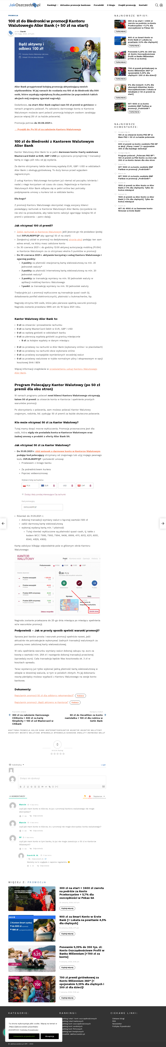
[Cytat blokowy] (42, 786)
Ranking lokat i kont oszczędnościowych (79, 1018)
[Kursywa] (24, 786)
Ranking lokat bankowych (72, 1021)
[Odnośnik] (49, 786)
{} (53, 787)
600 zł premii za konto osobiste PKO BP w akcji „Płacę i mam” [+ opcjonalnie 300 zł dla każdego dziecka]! (138, 146)
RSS (114, 1021)
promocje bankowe (65, 733)
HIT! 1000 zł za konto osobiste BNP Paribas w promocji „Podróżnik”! (139, 106)
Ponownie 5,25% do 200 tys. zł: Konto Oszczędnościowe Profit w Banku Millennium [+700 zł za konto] (81, 951)
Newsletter (117, 1024)
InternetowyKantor (58, 730)
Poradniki (99, 5)
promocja (47, 733)
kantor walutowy (92, 730)
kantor (75, 730)
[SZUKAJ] (156, 5)
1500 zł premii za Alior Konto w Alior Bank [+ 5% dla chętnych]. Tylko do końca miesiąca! (136, 187)
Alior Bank (39, 730)
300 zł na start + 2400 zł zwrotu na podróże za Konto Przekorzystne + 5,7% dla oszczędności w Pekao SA (81, 892)
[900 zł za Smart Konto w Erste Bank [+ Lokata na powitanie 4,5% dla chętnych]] (32, 928)
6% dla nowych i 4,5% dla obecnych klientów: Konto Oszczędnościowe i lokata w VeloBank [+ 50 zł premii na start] (142, 89)
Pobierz (80, 696)
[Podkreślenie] (28, 786)
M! (45, 859)
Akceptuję (49, 1036)
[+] (56, 787)
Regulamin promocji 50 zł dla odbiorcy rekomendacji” (44, 695)
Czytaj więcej (67, 908)
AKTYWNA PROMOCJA (20, 730)
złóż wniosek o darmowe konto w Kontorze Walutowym (67, 451)
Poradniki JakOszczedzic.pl (73, 1034)
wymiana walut (97, 733)
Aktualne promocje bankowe (75, 5)
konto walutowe (30, 733)
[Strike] (31, 786)
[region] (33, 1030)
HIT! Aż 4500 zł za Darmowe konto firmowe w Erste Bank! (135, 209)
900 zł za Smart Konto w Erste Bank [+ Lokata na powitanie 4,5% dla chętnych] (82, 920)
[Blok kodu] (46, 786)
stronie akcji (75, 239)
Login (103, 765)
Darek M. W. (33, 855)
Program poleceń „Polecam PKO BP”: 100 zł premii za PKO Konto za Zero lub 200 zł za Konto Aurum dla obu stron (137, 157)
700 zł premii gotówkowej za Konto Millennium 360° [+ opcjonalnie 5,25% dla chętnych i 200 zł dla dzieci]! (81, 982)
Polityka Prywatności (29, 1030)
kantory (14, 733)
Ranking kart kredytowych (72, 1031)
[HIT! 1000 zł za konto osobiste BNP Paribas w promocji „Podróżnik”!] (120, 107)
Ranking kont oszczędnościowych (76, 1024)
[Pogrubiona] (20, 786)
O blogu (111, 5)
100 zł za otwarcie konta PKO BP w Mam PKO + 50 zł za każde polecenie (136, 136)
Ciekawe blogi (118, 1018)
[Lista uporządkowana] (35, 786)
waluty (83, 733)
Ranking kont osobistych (71, 1026)
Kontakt (143, 5)
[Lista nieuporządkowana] (39, 786)
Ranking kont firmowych (71, 1029)
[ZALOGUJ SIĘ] (161, 5)
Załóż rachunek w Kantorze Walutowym (39, 231)
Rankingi (51, 5)
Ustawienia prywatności (24, 1036)
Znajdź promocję (127, 5)
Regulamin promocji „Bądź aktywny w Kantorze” (41, 702)
